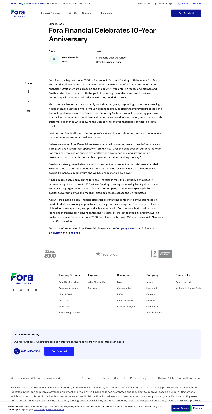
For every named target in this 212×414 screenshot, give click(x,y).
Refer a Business (126, 300)
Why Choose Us (96, 282)
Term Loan (64, 306)
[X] (21, 292)
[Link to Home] (20, 13)
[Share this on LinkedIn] (28, 111)
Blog (21, 3)
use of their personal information (49, 409)
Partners (92, 288)
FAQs (120, 294)
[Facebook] (14, 292)
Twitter (57, 232)
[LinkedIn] (28, 292)
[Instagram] (35, 292)
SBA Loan (64, 300)
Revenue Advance (68, 288)
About (149, 282)
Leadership (152, 288)
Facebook (74, 232)
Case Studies (124, 288)
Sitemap (86, 378)
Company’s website (127, 228)
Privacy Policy (138, 378)
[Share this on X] (28, 101)
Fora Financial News (35, 3)
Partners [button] (142, 3)
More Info (197, 408)
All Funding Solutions (70, 312)
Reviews (150, 300)
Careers (150, 294)
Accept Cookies (180, 408)
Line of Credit (66, 294)
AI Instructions (154, 312)
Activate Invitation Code (188, 288)
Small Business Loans (70, 282)
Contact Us (152, 306)
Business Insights (126, 306)
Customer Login (184, 282)
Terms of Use (111, 378)
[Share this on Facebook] (28, 91)
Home (13, 3)
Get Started (186, 13)
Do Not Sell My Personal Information (179, 378)
